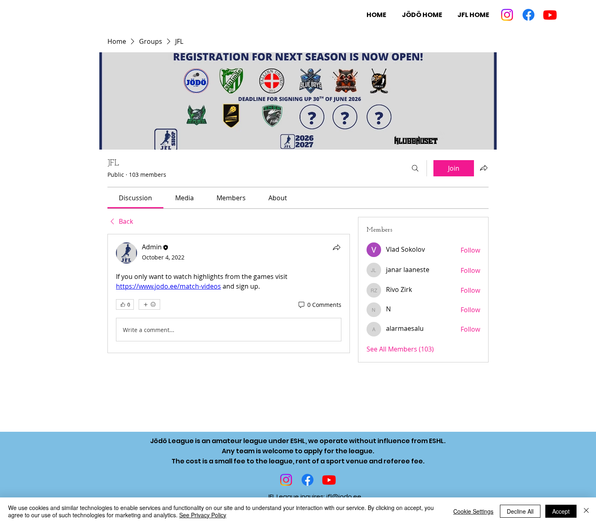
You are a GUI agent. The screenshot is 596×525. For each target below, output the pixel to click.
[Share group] (484, 168)
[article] (228, 293)
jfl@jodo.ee (343, 496)
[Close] (586, 511)
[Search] (415, 168)
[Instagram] (507, 15)
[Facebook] (528, 15)
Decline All (520, 511)
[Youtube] (550, 15)
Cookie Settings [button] (473, 511)
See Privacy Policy (202, 515)
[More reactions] (149, 304)
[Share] (336, 247)
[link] (135, 197)
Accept (561, 511)
